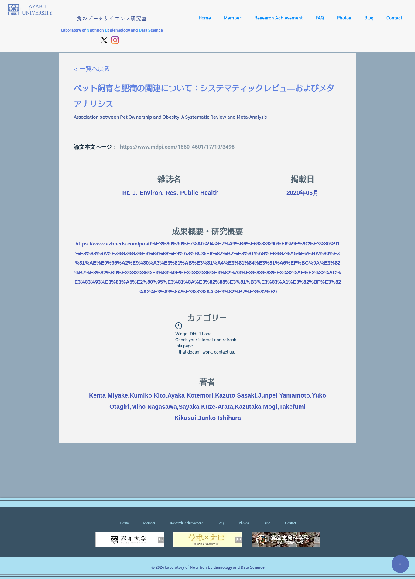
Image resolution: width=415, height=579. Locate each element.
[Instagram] (115, 40)
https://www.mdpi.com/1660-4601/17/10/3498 (177, 147)
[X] (104, 40)
